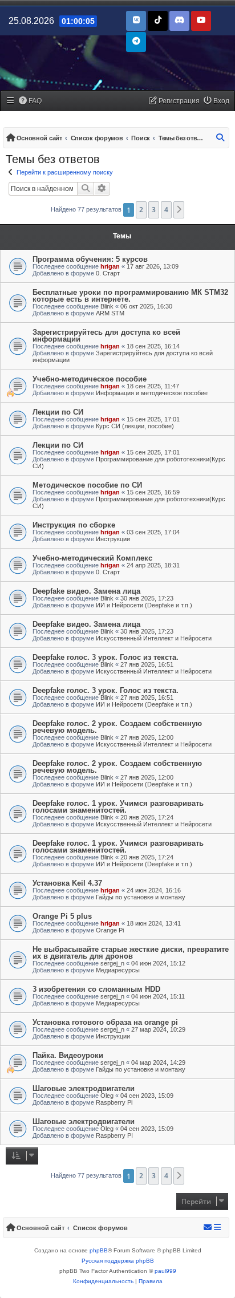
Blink (107, 306)
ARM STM (110, 313)
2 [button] (141, 209)
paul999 (165, 1271)
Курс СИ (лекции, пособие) (135, 426)
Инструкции (113, 539)
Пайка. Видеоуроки (68, 1055)
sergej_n (112, 963)
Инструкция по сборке (74, 525)
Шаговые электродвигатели (84, 1088)
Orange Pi (110, 930)
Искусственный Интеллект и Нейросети (154, 638)
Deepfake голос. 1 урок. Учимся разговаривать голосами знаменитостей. (118, 806)
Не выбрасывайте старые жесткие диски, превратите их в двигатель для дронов (131, 952)
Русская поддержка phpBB (118, 1261)
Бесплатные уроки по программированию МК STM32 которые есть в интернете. (130, 295)
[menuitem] (30, 101)
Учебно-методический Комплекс (92, 558)
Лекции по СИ (58, 412)
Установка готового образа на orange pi (105, 1022)
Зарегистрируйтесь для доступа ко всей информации (106, 335)
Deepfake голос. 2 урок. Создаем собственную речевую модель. (117, 727)
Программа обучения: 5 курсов (90, 259)
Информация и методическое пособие (152, 393)
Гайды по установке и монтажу (140, 897)
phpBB (99, 1250)
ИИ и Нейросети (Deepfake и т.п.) (144, 605)
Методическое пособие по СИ (87, 485)
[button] (179, 209)
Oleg (107, 1095)
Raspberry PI (114, 1135)
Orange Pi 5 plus (62, 916)
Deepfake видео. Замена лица (86, 591)
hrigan (110, 266)
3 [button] (154, 209)
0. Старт (108, 273)
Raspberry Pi (114, 1102)
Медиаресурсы (118, 970)
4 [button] (166, 209)
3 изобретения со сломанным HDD (96, 989)
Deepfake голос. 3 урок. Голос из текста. (106, 657)
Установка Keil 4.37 (67, 883)
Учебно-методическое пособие (90, 379)
